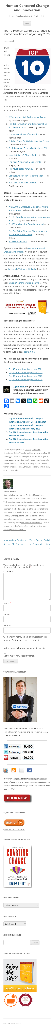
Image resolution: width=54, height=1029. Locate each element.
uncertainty (34, 466)
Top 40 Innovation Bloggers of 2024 (25, 379)
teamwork (45, 463)
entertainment (23, 460)
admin (15, 470)
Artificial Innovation (18, 241)
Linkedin (32, 269)
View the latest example (14, 829)
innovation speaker (32, 502)
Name (7, 603)
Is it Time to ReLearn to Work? (23, 182)
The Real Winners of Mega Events (25, 162)
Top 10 (47, 453)
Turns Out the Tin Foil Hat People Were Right (40, 544)
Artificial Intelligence (22, 456)
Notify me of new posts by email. (19, 655)
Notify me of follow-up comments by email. (24, 648)
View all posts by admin (14, 529)
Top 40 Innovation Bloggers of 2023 (25, 376)
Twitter (21, 269)
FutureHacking (19, 505)
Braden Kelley (9, 495)
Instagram (41, 526)
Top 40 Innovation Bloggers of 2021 (25, 369)
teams (37, 463)
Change (28, 449)
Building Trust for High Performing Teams (29, 141)
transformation (10, 466)
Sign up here (19, 386)
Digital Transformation (23, 453)
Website (7, 625)
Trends (20, 466)
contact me (29, 351)
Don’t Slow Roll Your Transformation (26, 175)
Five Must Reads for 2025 (21, 168)
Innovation (38, 453)
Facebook (12, 269)
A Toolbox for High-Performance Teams (27, 117)
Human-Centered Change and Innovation (27, 7)
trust (26, 466)
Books (34, 456)
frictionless (34, 460)
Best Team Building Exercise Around (26, 224)
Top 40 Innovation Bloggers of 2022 (25, 372)
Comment (9, 571)
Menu (27, 23)
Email (7, 614)
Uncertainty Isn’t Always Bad (22, 155)
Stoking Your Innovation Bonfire (24, 282)
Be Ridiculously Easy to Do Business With (28, 148)
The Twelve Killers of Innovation (24, 134)
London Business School (31, 522)
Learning (14, 463)
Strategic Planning (26, 463)
